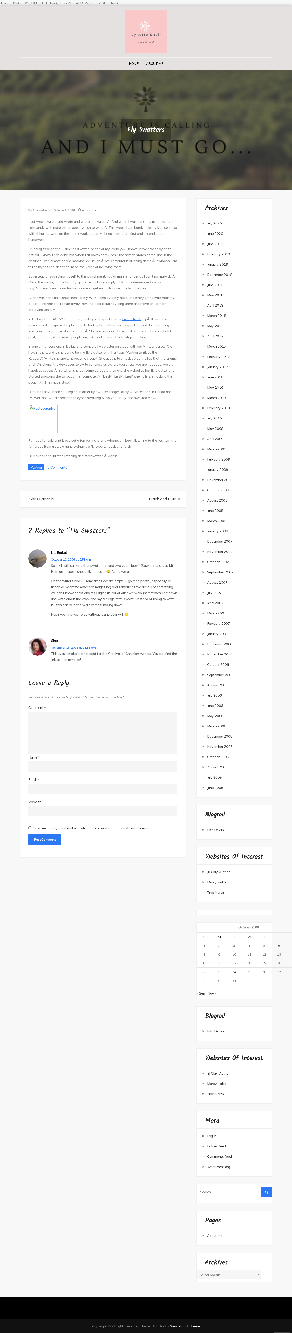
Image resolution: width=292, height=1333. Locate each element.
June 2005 (215, 787)
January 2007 (217, 634)
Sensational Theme (185, 1326)
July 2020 (214, 223)
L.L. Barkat (59, 552)
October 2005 (218, 757)
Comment (37, 707)
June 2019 (215, 244)
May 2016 (215, 387)
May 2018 (215, 295)
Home (134, 64)
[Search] (266, 1192)
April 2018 (215, 305)
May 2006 (215, 716)
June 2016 (215, 377)
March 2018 (216, 315)
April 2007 (215, 603)
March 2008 (216, 521)
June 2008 (215, 510)
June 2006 (215, 705)
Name (34, 757)
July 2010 (214, 418)
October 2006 (218, 664)
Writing (36, 467)
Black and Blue (162, 498)
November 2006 (220, 654)
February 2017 (218, 356)
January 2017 (217, 367)
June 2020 (215, 233)
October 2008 (218, 490)
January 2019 (217, 264)
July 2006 (214, 695)
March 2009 (216, 449)
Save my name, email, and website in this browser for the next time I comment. (93, 828)
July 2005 (214, 777)
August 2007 (217, 582)
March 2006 (216, 726)
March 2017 (216, 346)
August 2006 (217, 685)
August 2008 (217, 500)
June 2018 (215, 285)
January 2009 (217, 469)
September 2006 (220, 675)
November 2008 (220, 480)
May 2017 (215, 326)
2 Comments (57, 467)
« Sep (201, 993)
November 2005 (220, 746)
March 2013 (216, 398)
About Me (154, 64)
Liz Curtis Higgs (134, 319)
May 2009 (215, 428)
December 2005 (219, 736)
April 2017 (215, 336)
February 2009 (218, 459)
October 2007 (218, 562)
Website (34, 802)
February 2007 (218, 623)
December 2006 (219, 644)
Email (33, 779)
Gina (54, 640)
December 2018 (219, 274)
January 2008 (217, 531)
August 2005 (217, 767)
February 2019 (218, 254)
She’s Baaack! (41, 498)
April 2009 (215, 439)
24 (234, 972)
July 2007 (214, 592)
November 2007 (220, 551)
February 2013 (218, 408)
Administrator (41, 210)
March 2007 (216, 613)
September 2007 (220, 572)
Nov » (212, 993)
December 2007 (219, 541)
